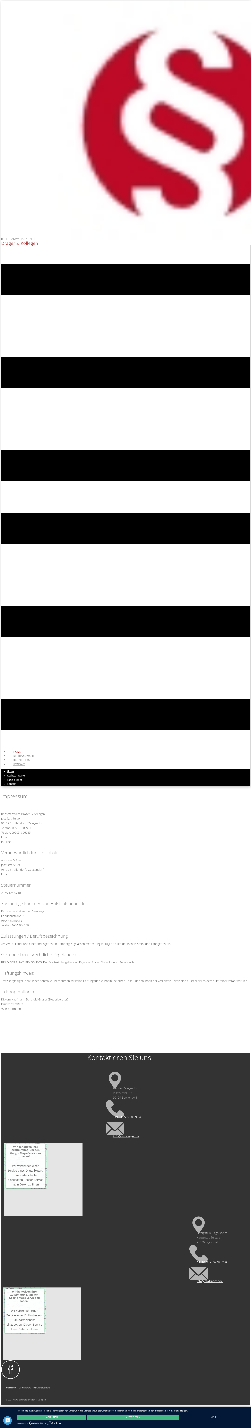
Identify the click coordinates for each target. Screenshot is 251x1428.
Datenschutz (25, 1387)
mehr (213, 1417)
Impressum (11, 1387)
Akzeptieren (133, 1417)
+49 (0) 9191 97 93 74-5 (212, 1262)
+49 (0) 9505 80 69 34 (127, 1117)
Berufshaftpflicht (41, 1387)
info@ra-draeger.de (126, 1136)
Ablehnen (52, 1417)
